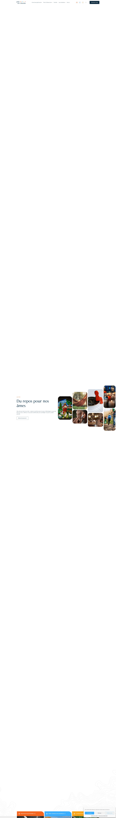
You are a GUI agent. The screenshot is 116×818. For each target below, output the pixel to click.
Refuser (99, 813)
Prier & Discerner (47, 2)
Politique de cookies (94, 815)
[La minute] (83, 2)
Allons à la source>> (22, 418)
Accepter (89, 813)
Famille (55, 2)
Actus (68, 2)
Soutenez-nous (94, 2)
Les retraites (61, 2)
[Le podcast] (77, 2)
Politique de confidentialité (102, 815)
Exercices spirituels (36, 2)
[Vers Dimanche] (80, 2)
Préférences (109, 813)
